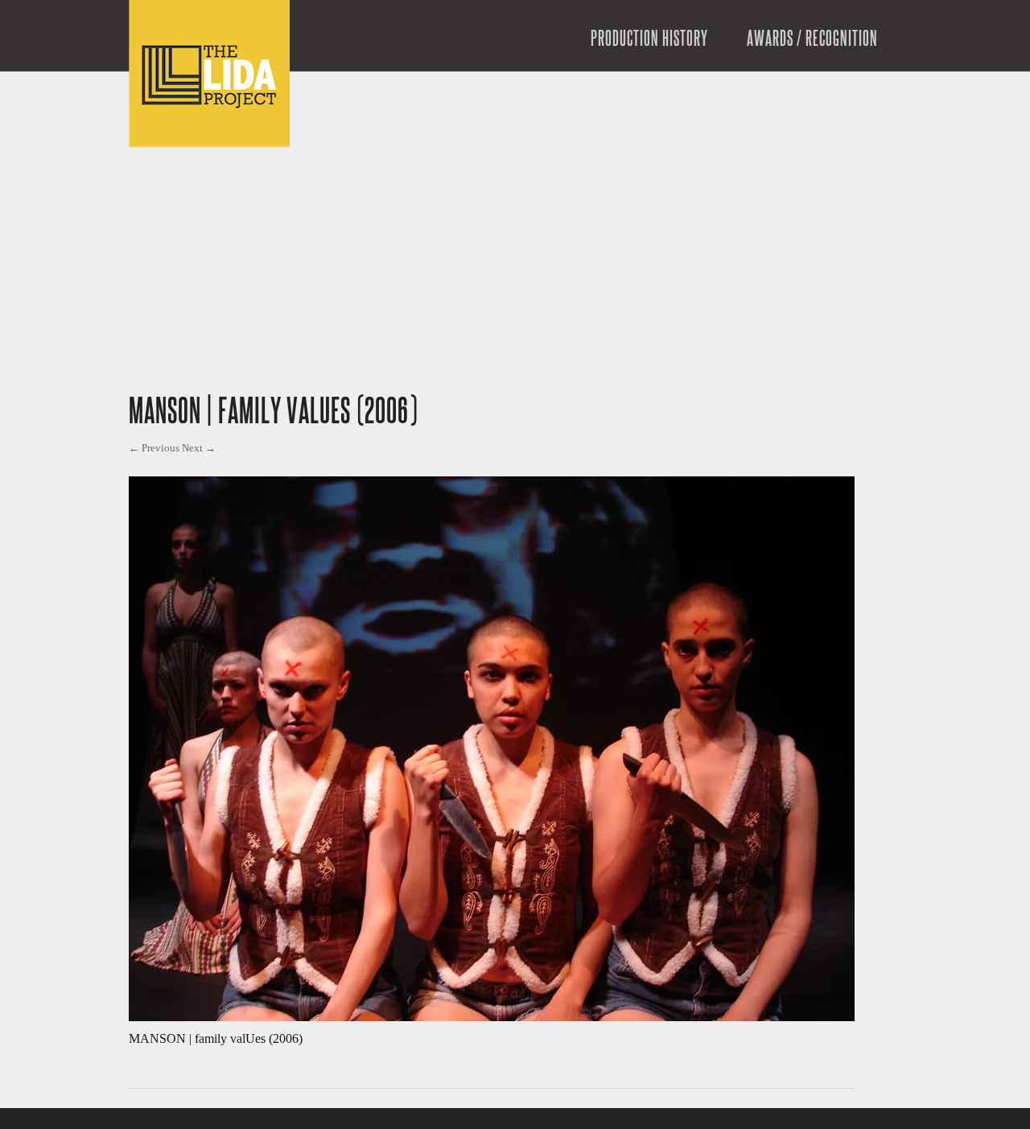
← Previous (154, 448)
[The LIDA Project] (209, 143)
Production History (649, 39)
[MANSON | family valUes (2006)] (492, 1017)
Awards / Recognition (812, 39)
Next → (199, 448)
